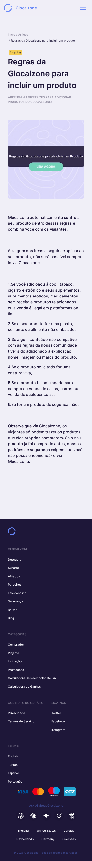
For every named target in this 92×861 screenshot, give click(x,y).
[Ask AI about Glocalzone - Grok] (59, 816)
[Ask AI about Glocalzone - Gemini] (46, 816)
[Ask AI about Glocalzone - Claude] (33, 816)
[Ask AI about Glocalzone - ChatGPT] (21, 816)
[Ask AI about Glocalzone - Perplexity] (72, 816)
